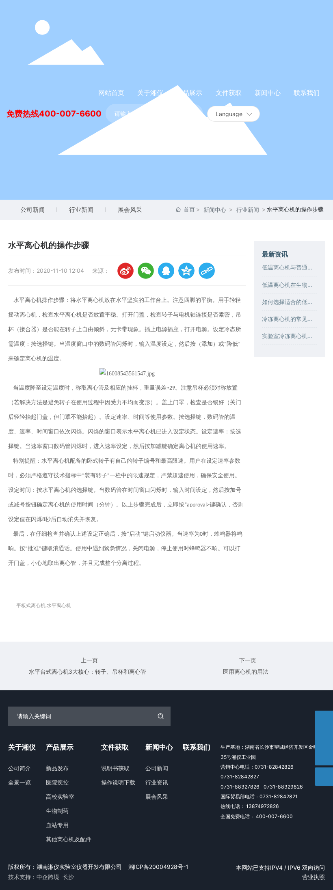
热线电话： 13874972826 (250, 806)
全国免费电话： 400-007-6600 (257, 816)
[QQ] (166, 271)
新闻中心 (214, 209)
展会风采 (130, 209)
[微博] (125, 271)
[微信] (146, 271)
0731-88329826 (283, 787)
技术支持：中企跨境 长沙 (41, 876)
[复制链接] (207, 271)
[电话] (324, 738)
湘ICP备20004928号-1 (158, 866)
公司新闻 (32, 209)
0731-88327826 (240, 787)
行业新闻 (81, 209)
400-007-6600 (70, 114)
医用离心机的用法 (245, 671)
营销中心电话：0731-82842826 (257, 767)
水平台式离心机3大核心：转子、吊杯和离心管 (87, 671)
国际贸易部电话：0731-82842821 (259, 796)
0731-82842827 (240, 777)
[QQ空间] (186, 271)
